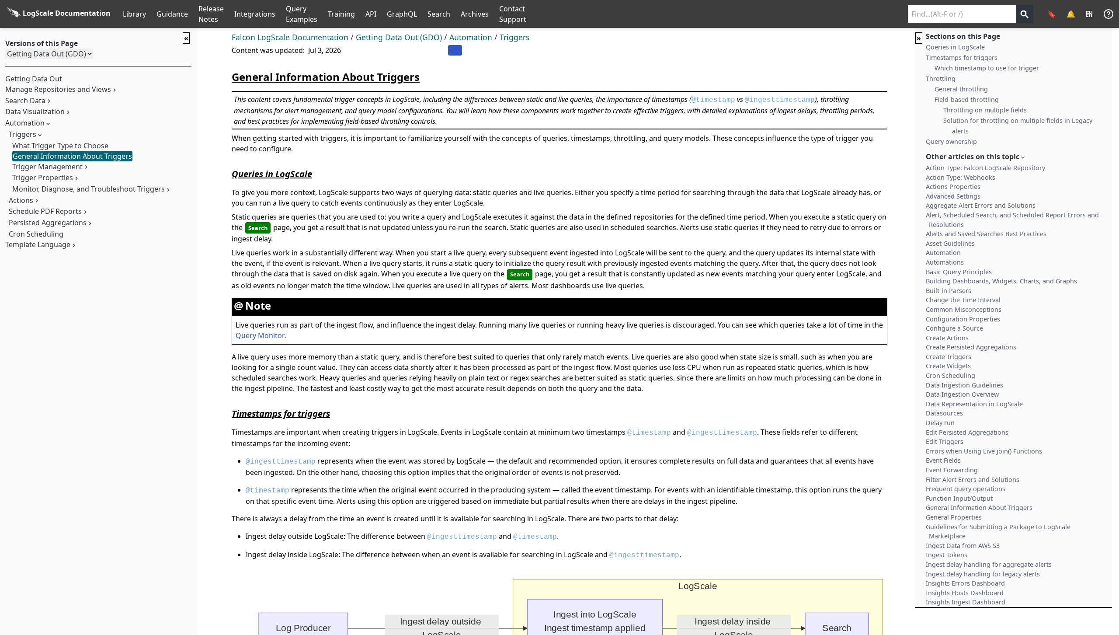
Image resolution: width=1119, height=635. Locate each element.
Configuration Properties (963, 319)
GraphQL (402, 14)
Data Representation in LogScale (974, 404)
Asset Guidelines (950, 243)
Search (438, 14)
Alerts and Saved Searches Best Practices (986, 234)
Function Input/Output (959, 498)
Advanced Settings (953, 196)
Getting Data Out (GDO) (399, 37)
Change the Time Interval (963, 300)
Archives (475, 14)
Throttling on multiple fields (985, 110)
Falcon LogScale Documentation (290, 37)
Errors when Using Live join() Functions (984, 451)
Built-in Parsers (948, 290)
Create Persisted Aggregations (971, 347)
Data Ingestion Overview (962, 394)
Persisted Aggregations (48, 222)
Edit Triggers (944, 441)
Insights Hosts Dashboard (965, 593)
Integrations (254, 14)
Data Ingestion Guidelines (964, 385)
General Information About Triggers (72, 156)
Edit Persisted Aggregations (967, 432)
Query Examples (301, 14)
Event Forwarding (952, 470)
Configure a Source (954, 328)
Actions (21, 200)
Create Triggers (948, 356)
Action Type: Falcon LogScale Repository (985, 168)
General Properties (954, 517)
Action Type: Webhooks (960, 177)
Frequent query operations (965, 489)
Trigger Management (47, 166)
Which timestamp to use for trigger (987, 68)
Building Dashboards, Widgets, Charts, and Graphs (1001, 281)
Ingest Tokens (946, 555)
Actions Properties (953, 186)
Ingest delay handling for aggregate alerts (989, 564)
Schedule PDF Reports (45, 211)
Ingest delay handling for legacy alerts (983, 574)
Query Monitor (260, 335)
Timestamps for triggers (961, 57)
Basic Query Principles (959, 272)
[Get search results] (1024, 14)
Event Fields (943, 460)
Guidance (172, 14)
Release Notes (211, 14)
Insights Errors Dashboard (965, 583)
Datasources (944, 413)
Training (341, 14)
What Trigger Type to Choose (60, 145)
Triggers (22, 134)
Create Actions (947, 338)
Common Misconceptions (963, 309)
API (370, 14)
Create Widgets (948, 366)
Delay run (940, 423)
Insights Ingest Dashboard (965, 602)
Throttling (941, 78)
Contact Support (512, 14)
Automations (945, 262)
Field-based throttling (967, 99)
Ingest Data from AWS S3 (963, 545)
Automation (470, 37)
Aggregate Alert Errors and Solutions (981, 205)
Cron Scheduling (36, 234)
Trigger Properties (42, 177)
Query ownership (951, 141)
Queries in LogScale (955, 47)
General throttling (961, 89)
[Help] (1108, 14)
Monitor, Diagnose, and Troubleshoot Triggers (88, 189)
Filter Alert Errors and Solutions (972, 479)
